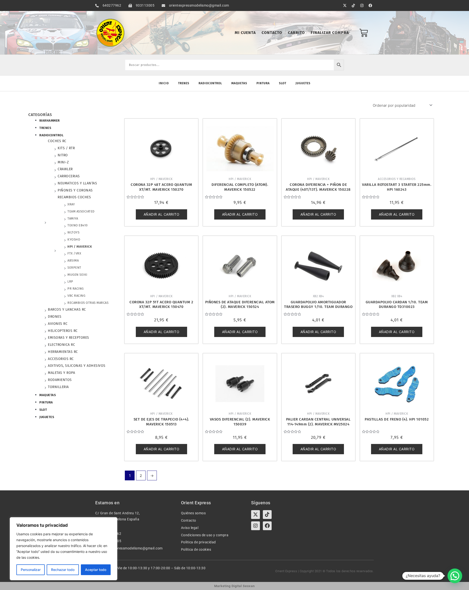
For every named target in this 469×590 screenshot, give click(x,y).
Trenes (183, 83)
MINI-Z (63, 162)
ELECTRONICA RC (61, 345)
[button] (455, 576)
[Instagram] (255, 525)
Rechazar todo (63, 570)
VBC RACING (76, 295)
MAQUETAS (47, 395)
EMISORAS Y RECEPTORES (68, 338)
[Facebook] (267, 525)
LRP (70, 281)
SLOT (43, 409)
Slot (282, 83)
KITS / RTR (66, 148)
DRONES (54, 317)
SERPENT (74, 267)
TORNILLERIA (58, 387)
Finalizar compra (330, 32)
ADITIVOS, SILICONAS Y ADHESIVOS (77, 366)
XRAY (71, 204)
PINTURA (46, 402)
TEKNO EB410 (77, 225)
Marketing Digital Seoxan (234, 586)
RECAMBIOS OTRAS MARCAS (87, 303)
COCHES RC (57, 141)
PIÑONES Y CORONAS (75, 190)
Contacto (272, 32)
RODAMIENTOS (60, 380)
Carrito (296, 32)
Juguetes (303, 83)
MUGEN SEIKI (77, 274)
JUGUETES (46, 417)
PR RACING (75, 288)
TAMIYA (72, 218)
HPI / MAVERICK (79, 246)
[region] (63, 548)
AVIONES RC (57, 324)
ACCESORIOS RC (61, 359)
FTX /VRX (74, 253)
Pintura (263, 83)
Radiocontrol (210, 83)
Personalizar (31, 570)
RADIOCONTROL (51, 135)
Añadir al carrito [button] (162, 214)
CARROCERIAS (69, 176)
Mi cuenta (245, 32)
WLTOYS (73, 232)
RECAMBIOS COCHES (74, 197)
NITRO (63, 155)
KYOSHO (73, 239)
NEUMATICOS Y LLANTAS (77, 183)
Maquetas (239, 83)
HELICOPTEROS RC (63, 331)
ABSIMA (73, 260)
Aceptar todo (95, 570)
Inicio (164, 83)
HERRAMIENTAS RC (63, 352)
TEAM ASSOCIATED (81, 211)
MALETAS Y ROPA (61, 373)
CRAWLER (65, 169)
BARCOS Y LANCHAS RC (67, 309)
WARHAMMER (49, 120)
